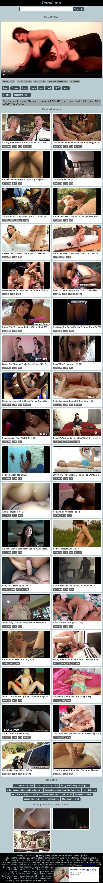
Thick (48, 88)
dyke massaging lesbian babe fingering (24, 790)
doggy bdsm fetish (83, 794)
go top (84, 856)
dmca (76, 856)
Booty (33, 88)
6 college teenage (51, 794)
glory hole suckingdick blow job (26, 794)
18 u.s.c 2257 (29, 856)
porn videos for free (30, 880)
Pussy (65, 88)
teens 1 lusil (67, 794)
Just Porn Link (28, 871)
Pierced (15, 88)
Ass (41, 88)
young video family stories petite (75, 785)
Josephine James (22, 95)
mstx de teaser (89, 790)
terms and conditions (62, 856)
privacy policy (43, 856)
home (19, 856)
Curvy (24, 88)
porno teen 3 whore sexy (47, 785)
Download (74, 81)
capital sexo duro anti (23, 785)
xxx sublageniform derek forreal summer (41, 799)
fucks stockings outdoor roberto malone (62, 790)
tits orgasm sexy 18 (70, 799)
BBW (57, 88)
